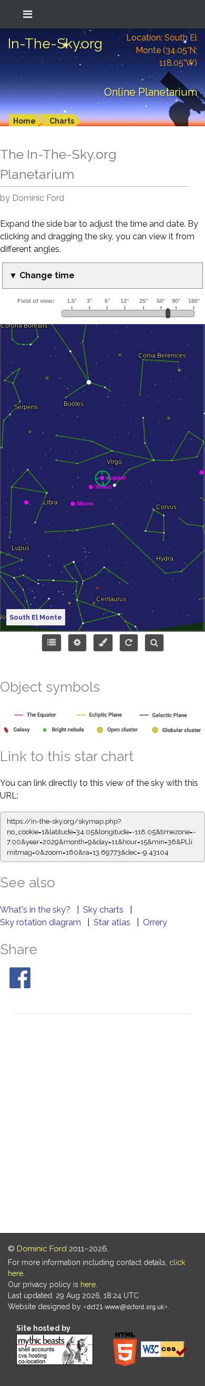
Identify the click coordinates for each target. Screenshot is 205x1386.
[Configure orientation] (128, 643)
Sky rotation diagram (41, 922)
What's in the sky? (36, 910)
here (88, 1284)
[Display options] (77, 643)
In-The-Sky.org (55, 44)
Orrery (155, 922)
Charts (61, 121)
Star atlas (113, 922)
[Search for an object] (154, 643)
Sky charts (104, 910)
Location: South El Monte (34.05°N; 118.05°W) (161, 50)
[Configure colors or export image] (103, 643)
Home (24, 121)
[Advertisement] (102, 1125)
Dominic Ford (42, 1248)
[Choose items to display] (52, 643)
